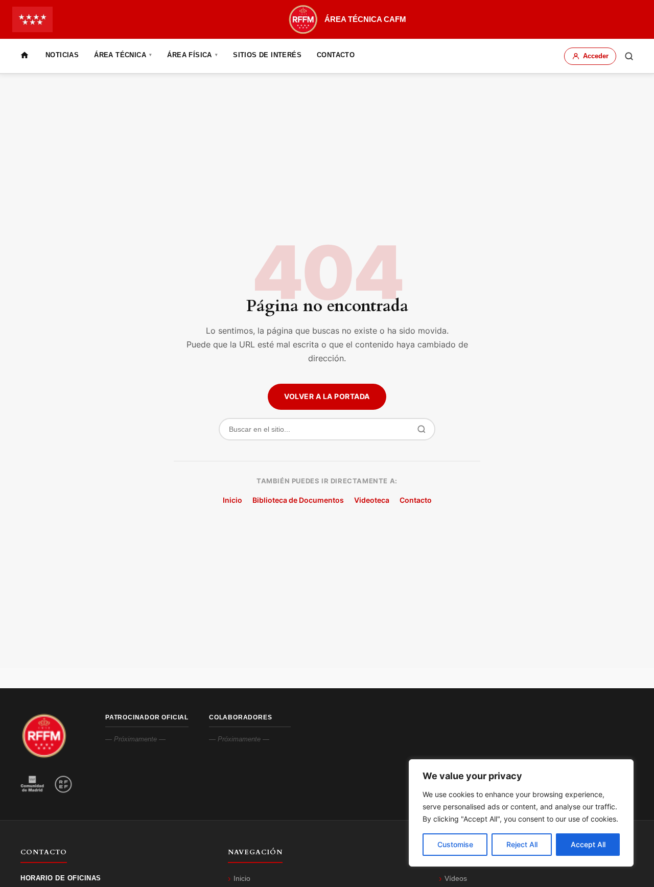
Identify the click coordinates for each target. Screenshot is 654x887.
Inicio (232, 500)
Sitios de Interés (267, 55)
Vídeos (456, 878)
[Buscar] (629, 56)
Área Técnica (123, 55)
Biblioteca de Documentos (298, 500)
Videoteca (371, 500)
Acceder (596, 56)
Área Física (192, 55)
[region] (521, 813)
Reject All (522, 844)
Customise (455, 844)
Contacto (336, 55)
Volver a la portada (327, 396)
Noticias (62, 55)
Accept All (588, 844)
